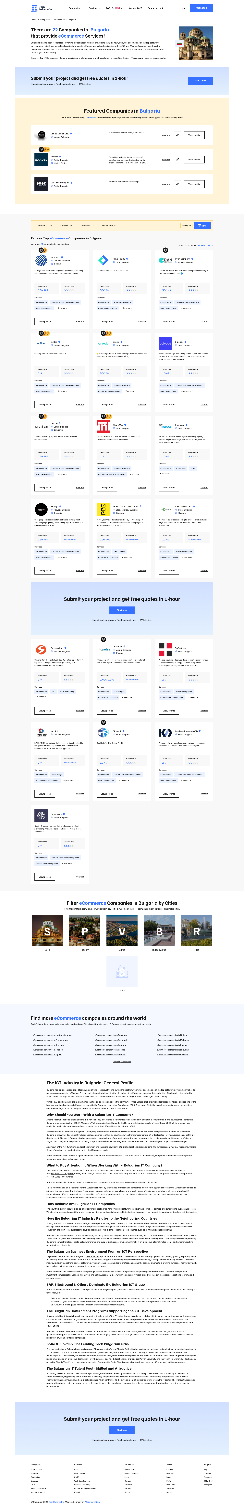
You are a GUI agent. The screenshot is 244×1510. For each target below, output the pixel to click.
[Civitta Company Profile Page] (41, 426)
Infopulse (119, 646)
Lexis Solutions (92, 1256)
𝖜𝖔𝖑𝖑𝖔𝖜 (55, 341)
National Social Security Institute (112, 1126)
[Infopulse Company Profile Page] (103, 649)
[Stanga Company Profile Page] (41, 509)
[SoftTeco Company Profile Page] (41, 260)
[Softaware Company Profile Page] (41, 815)
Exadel (56, 156)
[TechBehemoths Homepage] (41, 8)
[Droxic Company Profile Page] (103, 343)
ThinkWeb (119, 424)
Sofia (56, 160)
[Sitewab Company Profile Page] (103, 732)
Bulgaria (65, 137)
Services (93, 8)
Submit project (155, 8)
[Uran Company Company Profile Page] (165, 260)
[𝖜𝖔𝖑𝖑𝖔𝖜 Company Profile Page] (41, 343)
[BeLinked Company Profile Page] (165, 426)
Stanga (56, 506)
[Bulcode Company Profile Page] (165, 343)
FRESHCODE (120, 258)
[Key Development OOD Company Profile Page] (165, 732)
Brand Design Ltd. (61, 133)
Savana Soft (58, 648)
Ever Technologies (61, 182)
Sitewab (118, 731)
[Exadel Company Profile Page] (41, 159)
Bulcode (180, 341)
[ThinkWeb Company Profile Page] (103, 426)
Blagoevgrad (122, 509)
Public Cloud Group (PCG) (127, 506)
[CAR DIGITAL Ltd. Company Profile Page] (165, 509)
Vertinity (55, 731)
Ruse (180, 509)
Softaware (58, 814)
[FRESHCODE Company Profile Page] (103, 260)
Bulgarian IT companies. (62, 1173)
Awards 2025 (135, 8)
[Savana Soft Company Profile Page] (41, 649)
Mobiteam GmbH (93, 1501)
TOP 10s (112, 8)
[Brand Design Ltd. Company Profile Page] (41, 135)
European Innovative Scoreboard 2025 (116, 1105)
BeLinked (181, 424)
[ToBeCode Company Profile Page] (165, 649)
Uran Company (184, 258)
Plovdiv (57, 260)
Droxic (117, 341)
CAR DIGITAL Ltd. (185, 506)
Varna (57, 137)
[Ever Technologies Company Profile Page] (41, 184)
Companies (74, 8)
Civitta (55, 423)
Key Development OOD (188, 731)
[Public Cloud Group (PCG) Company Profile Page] (103, 509)
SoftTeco (57, 257)
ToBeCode (180, 648)
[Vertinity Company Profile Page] (41, 732)
